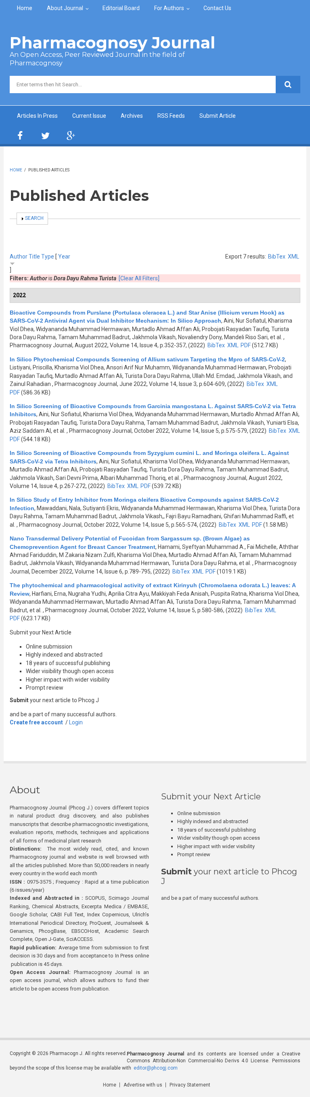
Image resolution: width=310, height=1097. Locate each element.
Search (34, 218)
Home (24, 8)
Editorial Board (121, 8)
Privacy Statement (190, 1084)
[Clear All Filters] (139, 278)
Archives (132, 116)
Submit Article (217, 116)
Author (18, 256)
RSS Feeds (171, 116)
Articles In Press (37, 116)
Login (76, 722)
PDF (246, 345)
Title (34, 256)
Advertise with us (143, 1084)
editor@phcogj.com (156, 1068)
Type (47, 256)
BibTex (276, 256)
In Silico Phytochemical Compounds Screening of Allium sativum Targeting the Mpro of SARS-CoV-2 (147, 359)
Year (64, 256)
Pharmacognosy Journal (112, 42)
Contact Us (217, 8)
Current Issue (89, 116)
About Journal (65, 8)
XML (293, 256)
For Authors (169, 8)
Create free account (36, 722)
